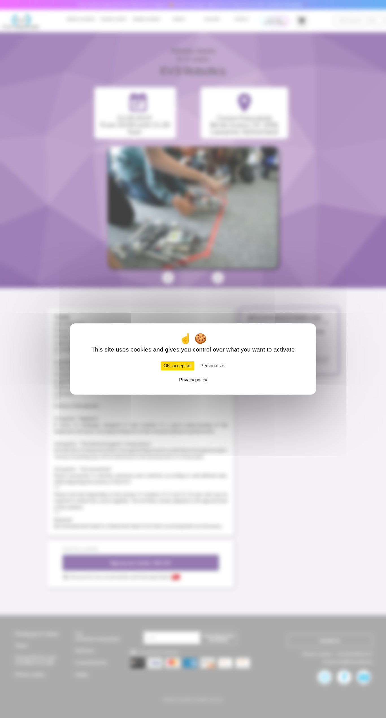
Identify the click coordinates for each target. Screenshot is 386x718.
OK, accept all (178, 365)
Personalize (212, 365)
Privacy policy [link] (193, 379)
